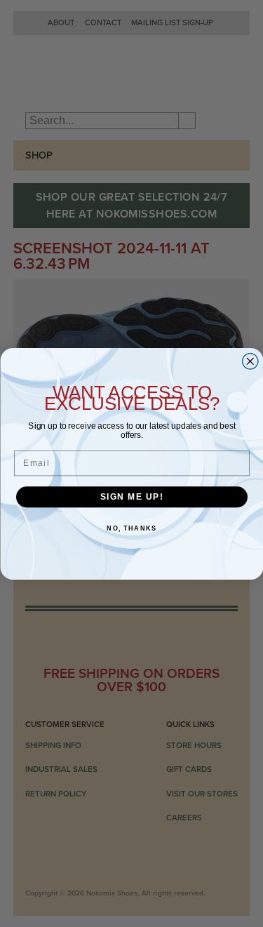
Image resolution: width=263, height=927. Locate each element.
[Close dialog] (250, 361)
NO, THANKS (131, 529)
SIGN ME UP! (131, 496)
